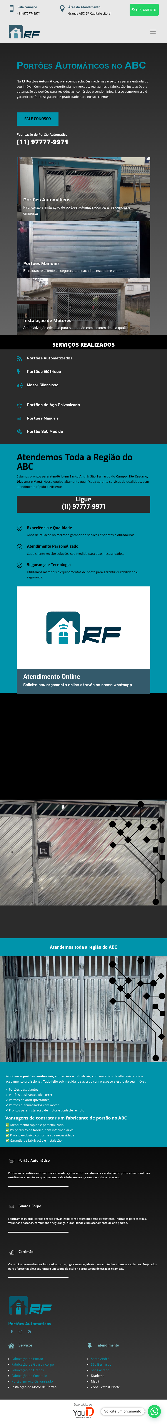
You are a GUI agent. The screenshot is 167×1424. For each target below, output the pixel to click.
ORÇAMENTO (146, 9)
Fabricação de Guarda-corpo (33, 1364)
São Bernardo (101, 1364)
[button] (154, 1411)
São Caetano (100, 1370)
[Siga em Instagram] (20, 1331)
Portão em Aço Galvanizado (32, 1381)
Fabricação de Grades (28, 1370)
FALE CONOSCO (37, 118)
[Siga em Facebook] (11, 1331)
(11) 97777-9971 (28, 13)
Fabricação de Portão (27, 1359)
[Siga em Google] (29, 1331)
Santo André (100, 1359)
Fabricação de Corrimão (29, 1375)
